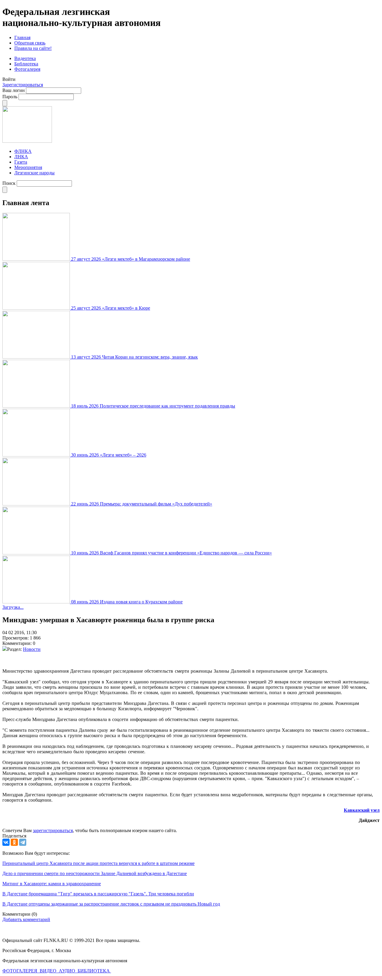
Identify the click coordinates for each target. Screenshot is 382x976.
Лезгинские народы (34, 172)
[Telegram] (22, 842)
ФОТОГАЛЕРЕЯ (20, 970)
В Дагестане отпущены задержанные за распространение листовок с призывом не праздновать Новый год (111, 903)
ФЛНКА (23, 151)
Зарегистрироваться (22, 84)
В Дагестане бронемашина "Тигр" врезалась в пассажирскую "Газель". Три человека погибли (98, 893)
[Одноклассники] (14, 842)
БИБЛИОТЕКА (94, 970)
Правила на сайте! (33, 48)
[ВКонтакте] (6, 842)
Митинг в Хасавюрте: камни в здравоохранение (51, 883)
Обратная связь (29, 42)
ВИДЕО (49, 970)
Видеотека (25, 58)
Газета (20, 162)
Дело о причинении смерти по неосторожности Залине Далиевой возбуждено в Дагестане (94, 873)
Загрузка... (13, 607)
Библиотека (26, 63)
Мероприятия (28, 167)
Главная (22, 37)
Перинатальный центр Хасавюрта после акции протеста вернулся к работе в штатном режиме (98, 863)
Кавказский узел (362, 810)
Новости (32, 649)
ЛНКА (21, 156)
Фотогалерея (27, 69)
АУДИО (67, 970)
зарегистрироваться (53, 830)
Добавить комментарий (26, 919)
